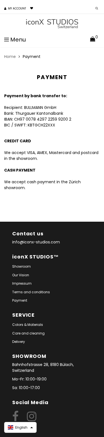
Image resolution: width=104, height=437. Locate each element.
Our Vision (20, 275)
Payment (19, 300)
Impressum (22, 283)
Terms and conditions (31, 292)
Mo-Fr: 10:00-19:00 (29, 379)
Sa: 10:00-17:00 (26, 387)
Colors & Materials (27, 324)
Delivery (18, 341)
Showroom (21, 266)
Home (10, 56)
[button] (20, 427)
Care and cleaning (28, 333)
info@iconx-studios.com (36, 242)
